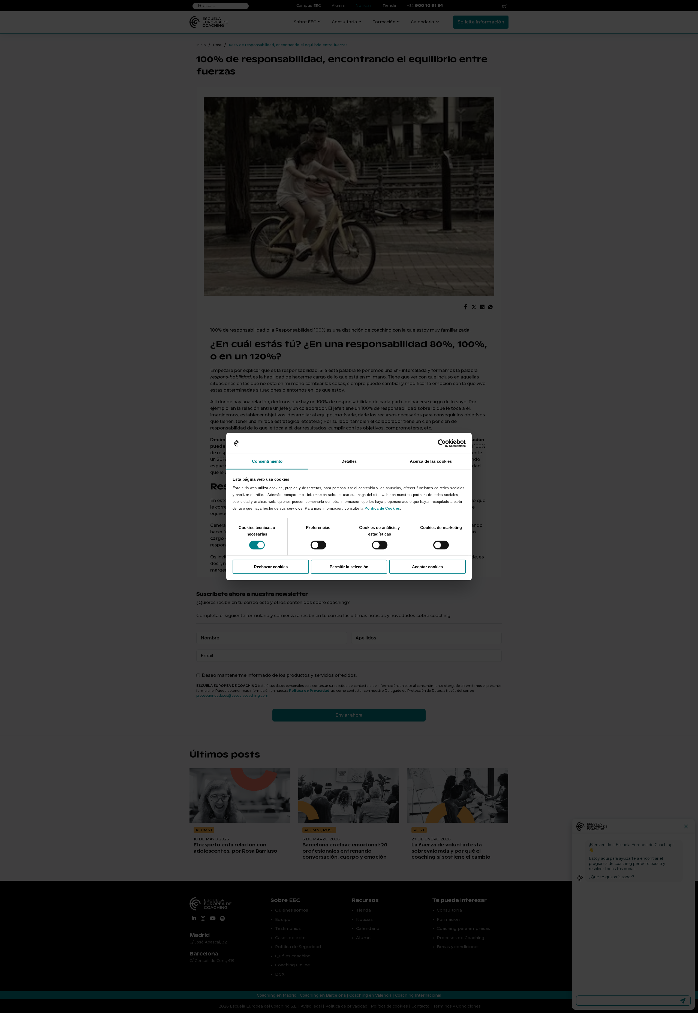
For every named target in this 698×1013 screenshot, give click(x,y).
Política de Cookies (382, 508)
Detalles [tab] (349, 461)
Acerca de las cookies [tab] (431, 461)
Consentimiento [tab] (267, 461)
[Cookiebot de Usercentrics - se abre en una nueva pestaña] (442, 443)
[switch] (318, 544)
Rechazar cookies (271, 566)
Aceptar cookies (427, 566)
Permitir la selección (349, 566)
